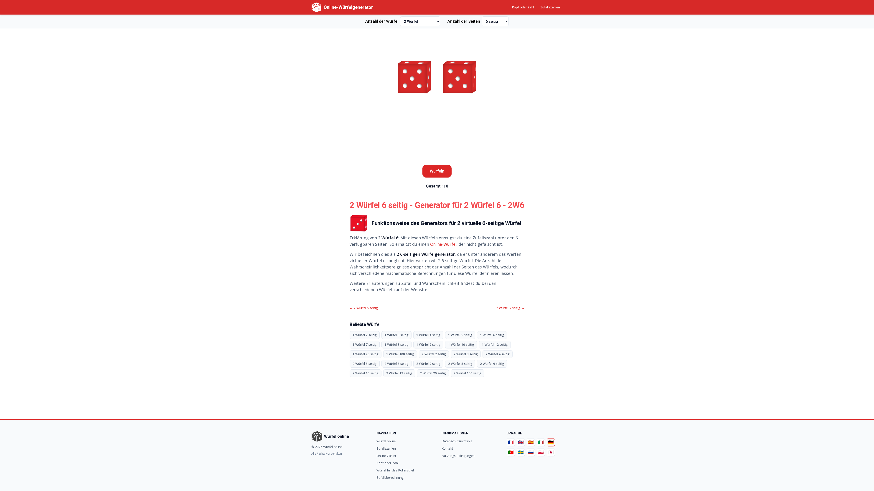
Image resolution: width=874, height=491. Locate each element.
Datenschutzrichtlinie (457, 441)
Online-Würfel (443, 244)
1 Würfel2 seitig (365, 335)
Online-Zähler (386, 455)
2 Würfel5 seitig (365, 363)
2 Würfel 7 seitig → (510, 308)
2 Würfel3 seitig (466, 354)
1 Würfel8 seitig (396, 344)
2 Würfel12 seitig (399, 373)
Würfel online (386, 441)
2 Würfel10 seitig (366, 373)
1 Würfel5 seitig (460, 335)
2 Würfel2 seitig (434, 354)
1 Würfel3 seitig (396, 335)
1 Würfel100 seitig (400, 354)
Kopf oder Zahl (523, 7)
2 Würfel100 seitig (467, 373)
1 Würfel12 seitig (495, 344)
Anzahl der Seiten (463, 21)
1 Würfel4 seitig (428, 335)
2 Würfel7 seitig (428, 363)
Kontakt (447, 448)
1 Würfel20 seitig (366, 354)
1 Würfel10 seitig (461, 344)
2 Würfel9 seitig (492, 363)
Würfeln (437, 171)
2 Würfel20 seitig (433, 373)
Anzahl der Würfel (381, 21)
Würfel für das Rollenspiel (395, 470)
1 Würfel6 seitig (492, 335)
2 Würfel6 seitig (396, 363)
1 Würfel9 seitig (428, 344)
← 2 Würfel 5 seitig (364, 308)
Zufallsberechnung (390, 477)
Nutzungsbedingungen (458, 455)
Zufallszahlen (550, 7)
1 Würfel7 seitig (365, 344)
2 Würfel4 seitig (497, 354)
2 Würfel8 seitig (460, 363)
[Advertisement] (437, 42)
